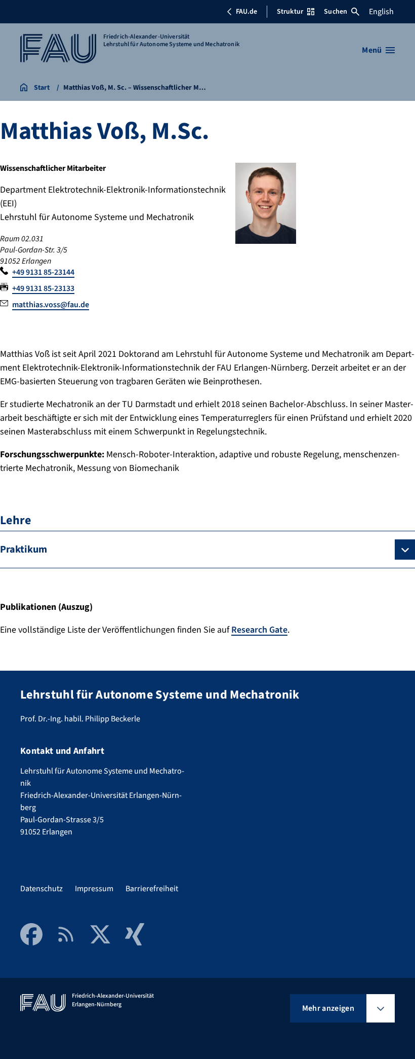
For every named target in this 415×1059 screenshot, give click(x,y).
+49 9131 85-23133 (43, 288)
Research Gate (259, 630)
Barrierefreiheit (152, 888)
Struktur (290, 12)
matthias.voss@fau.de (50, 304)
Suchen (335, 12)
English (381, 11)
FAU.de (246, 12)
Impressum (94, 888)
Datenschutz (41, 888)
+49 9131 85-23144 (43, 272)
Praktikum (23, 549)
